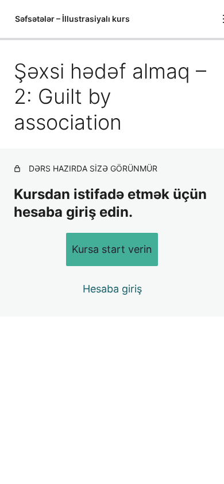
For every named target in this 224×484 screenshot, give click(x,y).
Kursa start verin (112, 249)
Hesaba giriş (112, 289)
